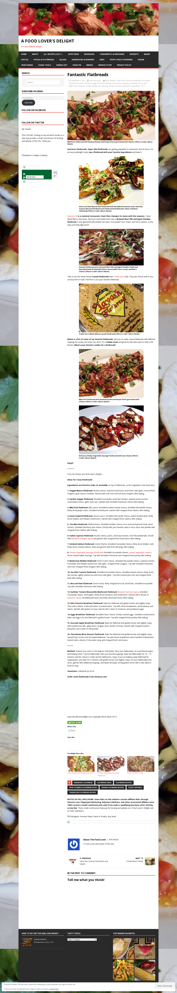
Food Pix (77, 65)
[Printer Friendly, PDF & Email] (74, 722)
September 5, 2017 (78, 80)
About (35, 54)
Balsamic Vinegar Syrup (82, 538)
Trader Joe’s (118, 276)
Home (24, 54)
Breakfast (137, 80)
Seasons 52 (72, 216)
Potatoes (81, 86)
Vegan (141, 59)
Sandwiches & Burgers (83, 59)
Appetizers (73, 54)
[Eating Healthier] (27, 944)
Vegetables (135, 86)
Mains (147, 54)
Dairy (82, 83)
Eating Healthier (40, 939)
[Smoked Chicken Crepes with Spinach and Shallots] (123, 948)
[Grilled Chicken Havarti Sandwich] (144, 970)
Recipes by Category (100, 86)
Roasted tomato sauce (128, 592)
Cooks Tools (44, 65)
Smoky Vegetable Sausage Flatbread (86, 552)
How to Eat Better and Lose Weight (40, 933)
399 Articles (114, 839)
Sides (102, 59)
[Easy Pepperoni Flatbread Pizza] (81, 764)
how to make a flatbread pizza (83, 787)
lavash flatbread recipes (112, 787)
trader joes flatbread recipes (82, 792)
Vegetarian (27, 65)
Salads (62, 59)
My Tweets (26, 129)
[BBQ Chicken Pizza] (140, 764)
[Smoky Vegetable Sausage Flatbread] (110, 764)
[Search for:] (43, 82)
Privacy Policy (124, 65)
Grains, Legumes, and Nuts (126, 83)
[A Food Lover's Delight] (88, 34)
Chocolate (146, 80)
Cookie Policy (54, 989)
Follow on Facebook (34, 110)
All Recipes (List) (52, 54)
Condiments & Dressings (112, 54)
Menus (89, 65)
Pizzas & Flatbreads (44, 59)
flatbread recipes (124, 782)
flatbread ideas (104, 782)
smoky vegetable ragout (140, 552)
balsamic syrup (74, 598)
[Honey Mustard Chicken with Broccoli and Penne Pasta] (123, 970)
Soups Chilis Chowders (121, 59)
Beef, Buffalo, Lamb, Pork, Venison (119, 80)
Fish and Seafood (104, 83)
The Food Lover (95, 80)
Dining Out (61, 65)
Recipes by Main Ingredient (119, 86)
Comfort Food (74, 83)
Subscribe (28, 102)
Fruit (113, 83)
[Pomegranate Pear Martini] (144, 948)
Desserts (134, 54)
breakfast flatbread (83, 782)
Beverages (89, 54)
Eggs (95, 83)
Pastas (24, 59)
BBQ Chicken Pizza (135, 773)
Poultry (88, 86)
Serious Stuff (105, 65)
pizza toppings (135, 787)
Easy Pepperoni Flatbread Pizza (80, 773)
